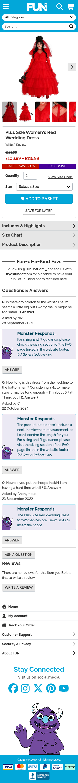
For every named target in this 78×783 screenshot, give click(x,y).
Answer (12, 370)
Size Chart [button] (12, 235)
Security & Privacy (16, 644)
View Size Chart (60, 177)
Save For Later (39, 211)
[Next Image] (72, 67)
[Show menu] (6, 7)
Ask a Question (18, 555)
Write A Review (15, 144)
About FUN (11, 653)
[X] (38, 688)
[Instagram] (25, 688)
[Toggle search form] (60, 7)
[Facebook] (13, 688)
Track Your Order (21, 625)
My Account (17, 616)
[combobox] (34, 26)
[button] (71, 7)
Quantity (12, 176)
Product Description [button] (22, 244)
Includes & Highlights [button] (23, 225)
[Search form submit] (71, 26)
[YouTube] (64, 688)
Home (13, 607)
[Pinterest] (51, 688)
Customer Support (17, 635)
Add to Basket (41, 198)
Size (8, 187)
